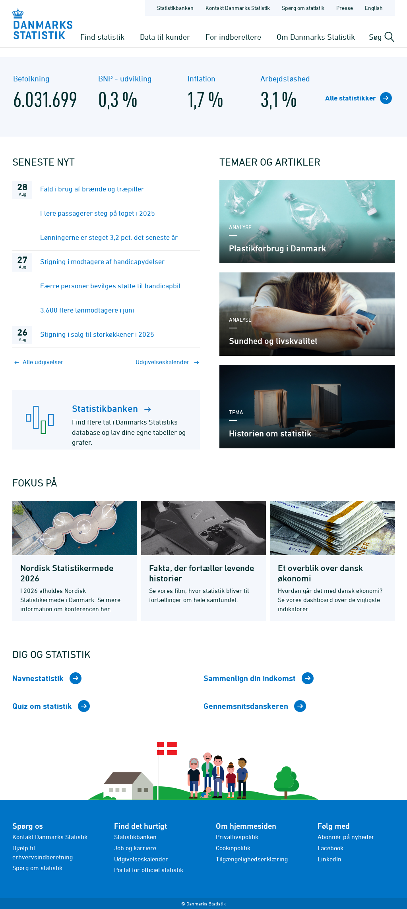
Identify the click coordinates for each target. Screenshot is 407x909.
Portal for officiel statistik (148, 869)
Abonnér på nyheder (346, 836)
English (374, 7)
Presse (344, 7)
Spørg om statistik (303, 7)
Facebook (330, 847)
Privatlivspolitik (237, 836)
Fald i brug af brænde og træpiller (92, 189)
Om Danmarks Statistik (316, 36)
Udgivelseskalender (141, 859)
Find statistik (102, 36)
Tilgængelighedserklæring (252, 859)
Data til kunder (165, 36)
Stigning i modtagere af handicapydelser (102, 261)
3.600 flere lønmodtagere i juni (87, 310)
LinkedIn (329, 859)
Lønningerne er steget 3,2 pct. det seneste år (109, 237)
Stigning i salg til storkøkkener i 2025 (97, 334)
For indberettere (233, 36)
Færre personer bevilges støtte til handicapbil (110, 286)
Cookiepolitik (233, 847)
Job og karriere (135, 847)
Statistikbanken (175, 7)
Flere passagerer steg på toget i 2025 (97, 213)
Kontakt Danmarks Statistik (237, 7)
